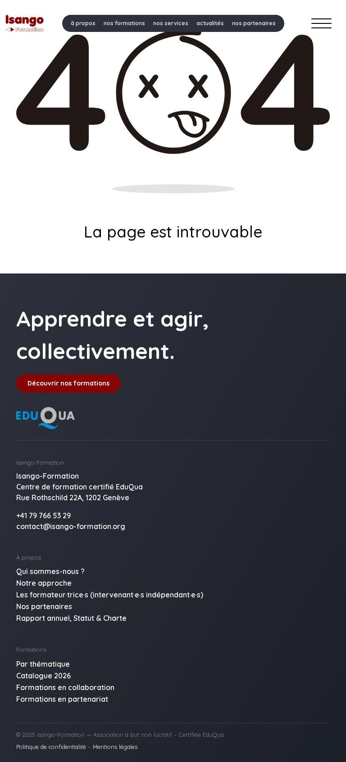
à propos (83, 23)
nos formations (124, 23)
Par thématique (43, 663)
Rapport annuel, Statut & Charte (71, 618)
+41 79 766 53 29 (43, 515)
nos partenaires (254, 23)
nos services (170, 23)
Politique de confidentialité (51, 746)
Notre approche (44, 582)
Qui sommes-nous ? (50, 571)
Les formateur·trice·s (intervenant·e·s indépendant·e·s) (109, 594)
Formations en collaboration (65, 687)
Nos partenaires (44, 606)
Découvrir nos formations (68, 383)
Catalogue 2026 (43, 675)
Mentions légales (115, 746)
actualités (210, 23)
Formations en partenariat (62, 699)
